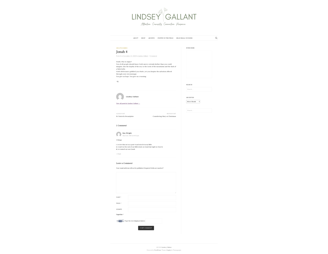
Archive (151, 38)
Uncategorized (121, 48)
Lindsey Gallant (167, 247)
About (135, 38)
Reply (119, 154)
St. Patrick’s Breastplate (125, 116)
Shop (143, 38)
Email (118, 203)
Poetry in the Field (165, 38)
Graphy (168, 250)
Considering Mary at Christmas (164, 116)
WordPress (157, 250)
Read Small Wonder (184, 38)
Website (119, 209)
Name (118, 197)
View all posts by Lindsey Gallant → (128, 103)
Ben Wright (127, 133)
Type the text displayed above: (135, 221)
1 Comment (153, 56)
